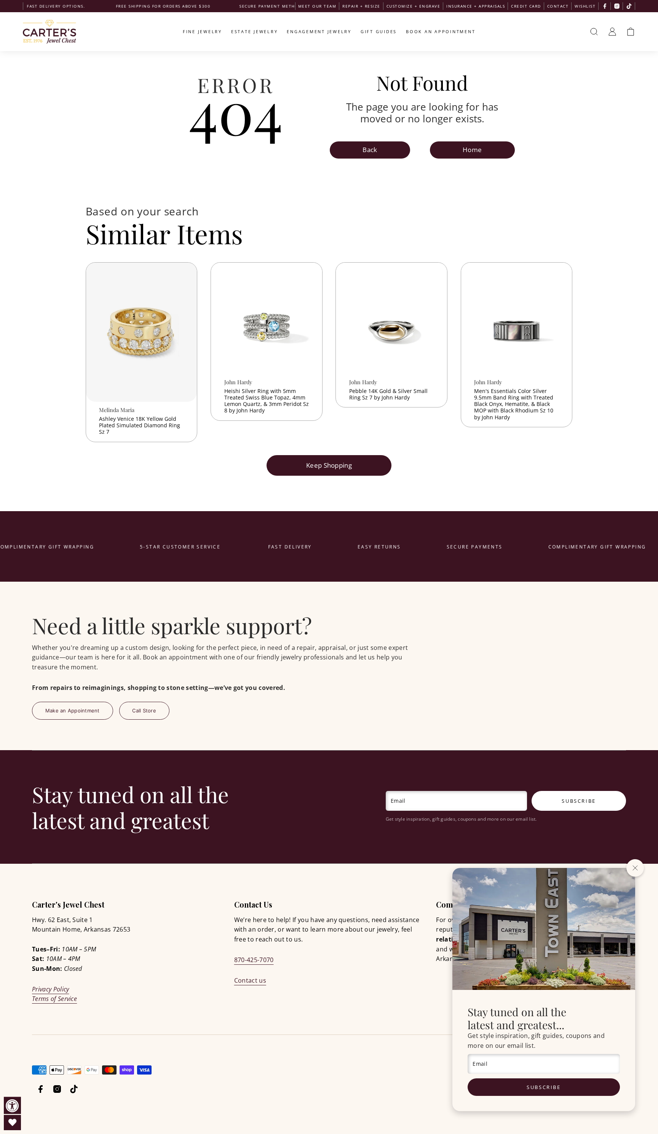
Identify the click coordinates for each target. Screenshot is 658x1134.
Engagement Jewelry (319, 31)
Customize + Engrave (413, 6)
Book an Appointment (440, 31)
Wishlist (585, 6)
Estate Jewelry (254, 31)
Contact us (250, 980)
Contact (558, 6)
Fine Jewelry (202, 31)
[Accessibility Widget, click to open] (12, 1105)
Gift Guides (379, 31)
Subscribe (544, 1087)
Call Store (144, 710)
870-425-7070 (254, 960)
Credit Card (526, 6)
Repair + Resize (361, 6)
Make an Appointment (72, 710)
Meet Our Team (317, 6)
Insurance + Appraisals (475, 6)
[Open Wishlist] (12, 1122)
